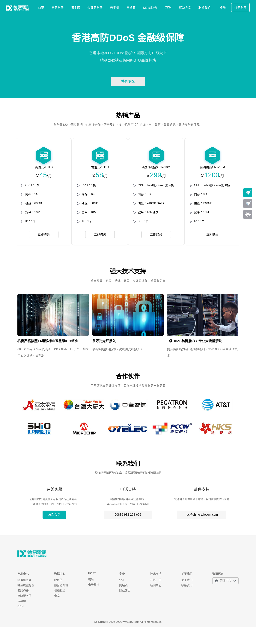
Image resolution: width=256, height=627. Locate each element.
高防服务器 (24, 595)
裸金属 (75, 7)
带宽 (57, 595)
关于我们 (186, 580)
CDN (168, 7)
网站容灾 (124, 590)
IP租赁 (58, 580)
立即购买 (44, 234)
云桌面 (131, 7)
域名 (91, 579)
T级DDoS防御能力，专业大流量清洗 (194, 341)
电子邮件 (93, 584)
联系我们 (204, 7)
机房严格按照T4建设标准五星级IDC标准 (47, 341)
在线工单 (155, 580)
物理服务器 (95, 7)
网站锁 (123, 585)
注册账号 (240, 7)
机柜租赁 (59, 590)
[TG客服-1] (247, 192)
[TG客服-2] (247, 203)
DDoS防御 (150, 7)
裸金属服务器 (25, 585)
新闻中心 (155, 585)
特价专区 (128, 81)
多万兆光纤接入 (104, 341)
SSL (121, 580)
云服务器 (58, 7)
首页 (41, 7)
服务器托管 (61, 585)
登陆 (223, 7)
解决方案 (185, 7)
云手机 (114, 7)
